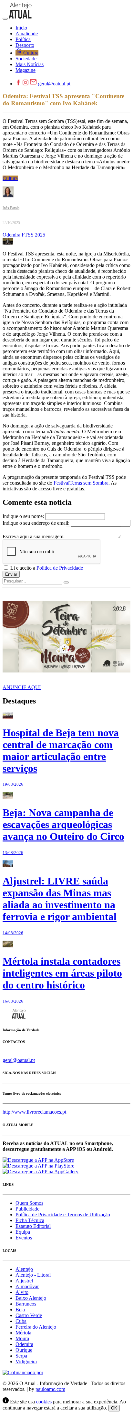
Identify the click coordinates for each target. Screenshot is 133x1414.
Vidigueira (26, 1361)
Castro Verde (28, 1315)
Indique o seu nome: (23, 516)
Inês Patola (11, 208)
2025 (40, 234)
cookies (44, 1401)
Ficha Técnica (29, 1220)
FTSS (28, 234)
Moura (22, 1338)
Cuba (20, 1321)
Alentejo (24, 1269)
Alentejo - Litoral (33, 1275)
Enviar (11, 574)
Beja (20, 1309)
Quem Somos (29, 1203)
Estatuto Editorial (33, 1226)
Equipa (22, 1232)
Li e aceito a (46, 568)
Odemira (11, 234)
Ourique (23, 1350)
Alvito (21, 1292)
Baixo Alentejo (30, 1298)
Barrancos (25, 1303)
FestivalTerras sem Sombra (81, 483)
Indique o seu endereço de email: (36, 523)
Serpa (21, 1355)
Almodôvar (27, 1286)
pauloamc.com (50, 1389)
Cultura (10, 178)
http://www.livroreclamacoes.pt (34, 1112)
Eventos (23, 1237)
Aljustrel (24, 1280)
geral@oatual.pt (54, 83)
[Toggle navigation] (5, 19)
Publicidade (27, 1208)
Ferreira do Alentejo (35, 1327)
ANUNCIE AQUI (22, 687)
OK (114, 1408)
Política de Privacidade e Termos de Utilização (62, 1214)
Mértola (23, 1332)
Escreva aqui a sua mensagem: (34, 536)
